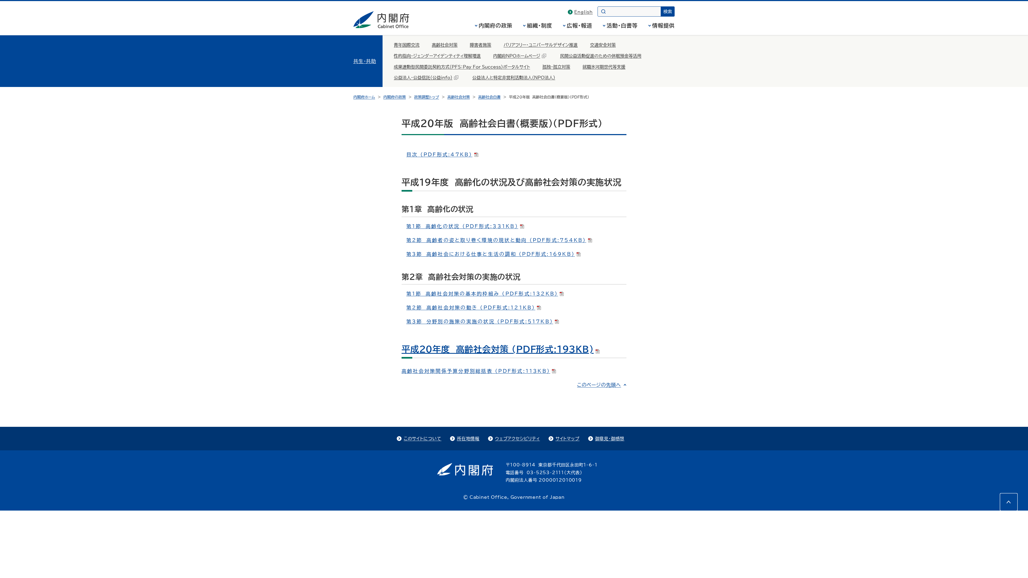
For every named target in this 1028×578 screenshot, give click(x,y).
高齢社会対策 (445, 45)
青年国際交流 (406, 45)
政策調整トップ (426, 97)
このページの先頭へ (599, 384)
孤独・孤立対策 (556, 67)
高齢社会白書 (489, 97)
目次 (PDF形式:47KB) (439, 154)
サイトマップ (567, 438)
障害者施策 (480, 45)
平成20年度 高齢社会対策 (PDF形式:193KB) (498, 349)
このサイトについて (422, 438)
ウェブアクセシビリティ (517, 438)
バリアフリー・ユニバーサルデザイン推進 (541, 45)
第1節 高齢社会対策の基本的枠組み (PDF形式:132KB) (482, 293)
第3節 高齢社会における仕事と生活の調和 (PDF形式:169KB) (490, 254)
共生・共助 (364, 61)
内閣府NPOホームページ (516, 56)
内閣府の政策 (495, 25)
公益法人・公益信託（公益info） (423, 77)
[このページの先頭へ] (1008, 502)
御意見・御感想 (610, 438)
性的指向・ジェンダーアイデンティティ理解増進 (437, 56)
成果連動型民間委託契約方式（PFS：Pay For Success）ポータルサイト (462, 67)
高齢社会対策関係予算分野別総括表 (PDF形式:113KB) (476, 370)
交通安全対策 (603, 45)
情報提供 (663, 25)
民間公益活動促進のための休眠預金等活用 (600, 56)
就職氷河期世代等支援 (604, 67)
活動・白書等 (622, 25)
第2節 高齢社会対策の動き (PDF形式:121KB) (470, 307)
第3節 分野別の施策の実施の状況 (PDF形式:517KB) (479, 321)
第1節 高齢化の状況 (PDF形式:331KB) (462, 226)
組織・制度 (539, 25)
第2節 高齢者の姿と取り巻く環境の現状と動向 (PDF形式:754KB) (496, 240)
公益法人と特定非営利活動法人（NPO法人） (513, 77)
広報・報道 (579, 25)
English (583, 12)
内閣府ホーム (364, 97)
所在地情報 (468, 438)
